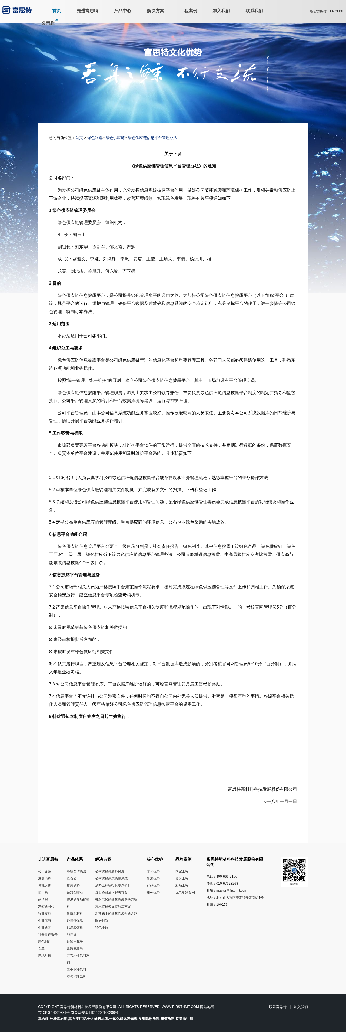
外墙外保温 (75, 920)
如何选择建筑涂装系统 (111, 878)
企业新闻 (44, 927)
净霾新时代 (46, 906)
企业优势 (44, 920)
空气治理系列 (76, 977)
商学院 (43, 899)
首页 (56, 10)
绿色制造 (94, 137)
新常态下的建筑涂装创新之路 (116, 913)
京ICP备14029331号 (54, 1013)
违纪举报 (44, 956)
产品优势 (153, 885)
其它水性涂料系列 (78, 959)
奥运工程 (181, 878)
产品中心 (122, 10)
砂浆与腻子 (75, 941)
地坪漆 (71, 934)
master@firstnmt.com (231, 890)
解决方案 (155, 10)
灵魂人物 (44, 885)
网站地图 (207, 1007)
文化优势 (153, 871)
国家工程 (181, 871)
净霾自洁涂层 (76, 871)
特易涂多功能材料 (78, 903)
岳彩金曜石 (75, 892)
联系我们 (254, 10)
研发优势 (153, 878)
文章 (41, 948)
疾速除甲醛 (184, 1019)
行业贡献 (44, 913)
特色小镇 (101, 927)
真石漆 (71, 878)
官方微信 (320, 11)
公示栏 (48, 23)
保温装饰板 (75, 927)
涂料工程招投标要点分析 (113, 885)
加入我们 (221, 10)
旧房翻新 (101, 920)
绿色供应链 (115, 137)
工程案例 (188, 10)
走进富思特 (87, 10)
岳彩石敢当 (75, 948)
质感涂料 (73, 885)
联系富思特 (278, 1007)
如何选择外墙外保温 (109, 871)
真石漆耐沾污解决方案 (111, 892)
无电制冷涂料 (76, 970)
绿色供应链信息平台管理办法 (152, 137)
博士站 (43, 892)
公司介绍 (44, 871)
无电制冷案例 (185, 892)
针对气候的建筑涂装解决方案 (116, 899)
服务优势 (153, 892)
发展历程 (44, 878)
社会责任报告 (48, 934)
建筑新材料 (75, 913)
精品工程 (181, 885)
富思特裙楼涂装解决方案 (113, 906)
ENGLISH (337, 11)
